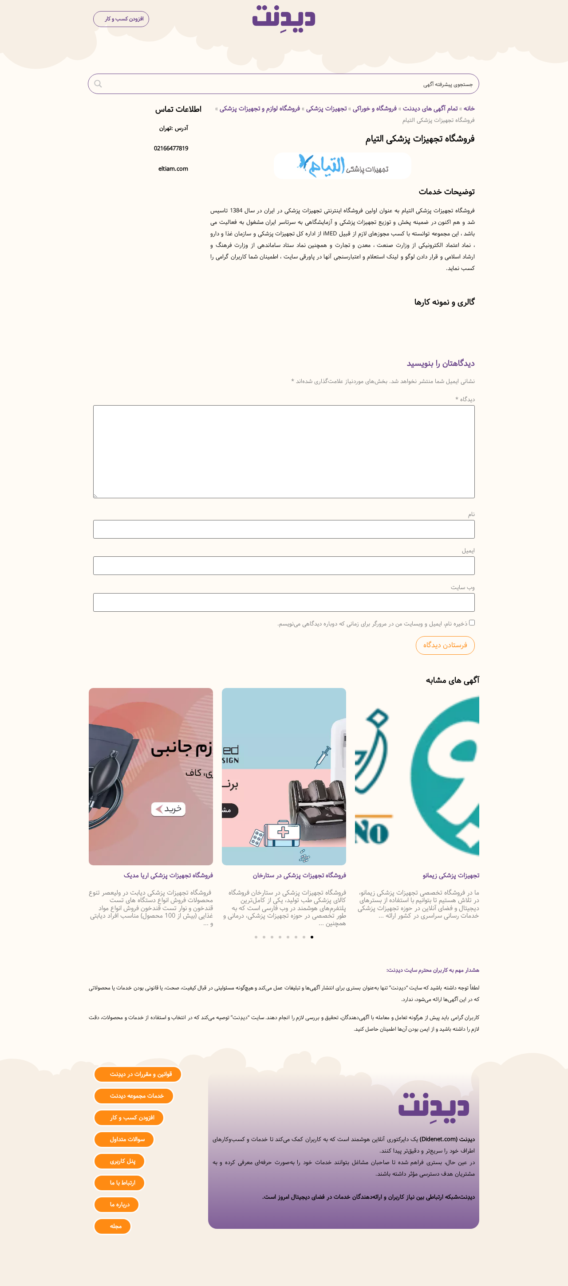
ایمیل (468, 551)
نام (471, 514)
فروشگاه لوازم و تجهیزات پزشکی (260, 108)
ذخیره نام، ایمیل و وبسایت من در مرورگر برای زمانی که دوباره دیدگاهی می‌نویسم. (372, 624)
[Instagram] (311, 1269)
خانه (469, 108)
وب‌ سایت (463, 587)
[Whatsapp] (284, 1269)
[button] (467, 19)
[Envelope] (257, 1269)
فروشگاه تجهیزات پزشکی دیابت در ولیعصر (158, 875)
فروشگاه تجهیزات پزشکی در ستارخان (432, 875)
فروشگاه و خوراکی (375, 108)
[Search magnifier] (98, 84)
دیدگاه (465, 400)
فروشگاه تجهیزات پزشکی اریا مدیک (301, 875)
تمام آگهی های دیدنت (430, 108)
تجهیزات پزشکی (326, 108)
